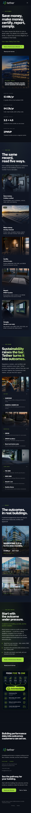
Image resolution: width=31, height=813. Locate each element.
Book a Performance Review (12, 46)
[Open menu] (27, 3)
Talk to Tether (23, 790)
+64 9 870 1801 (6, 768)
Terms (18, 805)
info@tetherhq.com (6, 770)
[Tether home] (9, 2)
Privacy (13, 805)
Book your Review (9, 790)
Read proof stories (9, 51)
